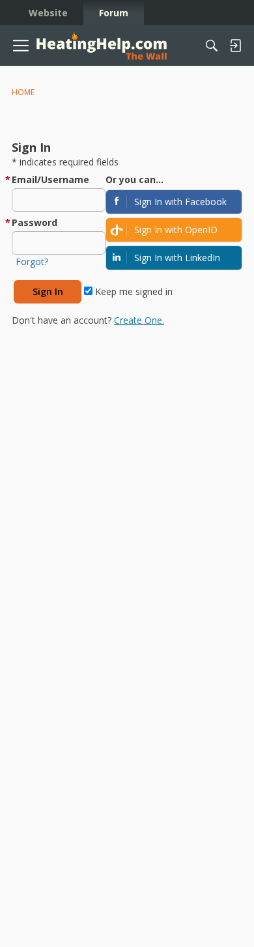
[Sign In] (235, 45)
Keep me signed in (132, 291)
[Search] (211, 45)
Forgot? (32, 261)
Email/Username (50, 179)
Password (34, 222)
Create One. (139, 320)
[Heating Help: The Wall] (101, 46)
